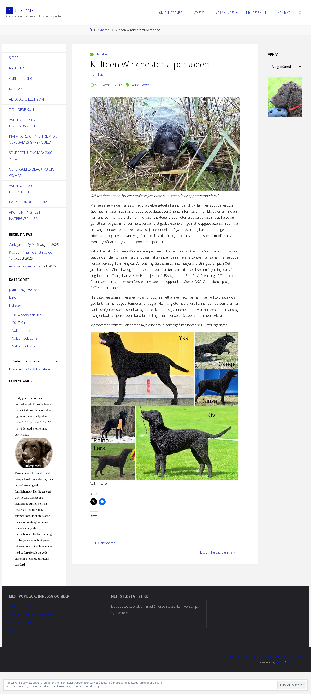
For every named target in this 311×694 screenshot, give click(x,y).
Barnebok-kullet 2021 (29, 202)
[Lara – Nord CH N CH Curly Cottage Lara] (254, 657)
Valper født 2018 (24, 338)
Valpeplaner (140, 85)
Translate (43, 369)
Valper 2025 (21, 330)
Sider (13, 57)
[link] (300, 12)
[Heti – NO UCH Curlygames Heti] (269, 657)
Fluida (279, 662)
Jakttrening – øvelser (24, 290)
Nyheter (103, 30)
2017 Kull (19, 322)
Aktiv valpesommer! (23, 266)
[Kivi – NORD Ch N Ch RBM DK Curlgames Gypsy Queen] (262, 657)
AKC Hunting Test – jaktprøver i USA (26, 215)
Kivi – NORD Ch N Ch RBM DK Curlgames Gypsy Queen (33, 139)
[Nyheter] (239, 657)
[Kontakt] (300, 657)
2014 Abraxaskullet (26, 315)
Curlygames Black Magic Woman (31, 172)
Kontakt (16, 89)
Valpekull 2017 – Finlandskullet (23, 123)
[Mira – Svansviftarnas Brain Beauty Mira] (285, 657)
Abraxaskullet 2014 (26, 99)
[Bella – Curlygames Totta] (277, 657)
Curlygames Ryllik (21, 244)
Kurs (12, 297)
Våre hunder (20, 78)
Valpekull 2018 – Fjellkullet (23, 188)
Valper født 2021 (24, 346)
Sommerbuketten (22, 630)
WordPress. (296, 662)
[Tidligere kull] (292, 657)
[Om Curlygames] (231, 657)
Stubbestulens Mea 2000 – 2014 (32, 155)
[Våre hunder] (246, 657)
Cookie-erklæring (89, 686)
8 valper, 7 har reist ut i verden (31, 252)
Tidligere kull (22, 109)
